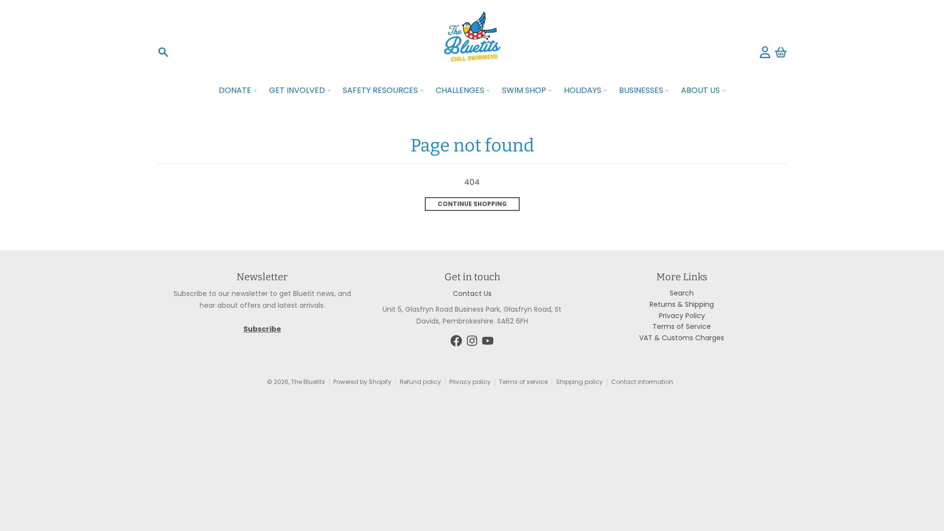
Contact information (642, 382)
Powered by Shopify (362, 382)
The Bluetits (308, 382)
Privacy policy (470, 382)
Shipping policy (579, 382)
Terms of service (523, 382)
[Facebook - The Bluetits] (456, 341)
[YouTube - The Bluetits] (488, 341)
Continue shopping (472, 204)
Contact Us (472, 293)
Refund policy (420, 382)
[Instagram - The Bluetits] (472, 341)
